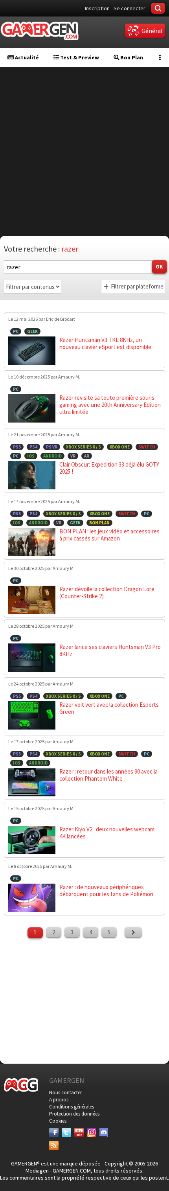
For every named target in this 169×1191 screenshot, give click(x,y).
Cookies (57, 1120)
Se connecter (129, 8)
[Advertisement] (84, 151)
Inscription (97, 8)
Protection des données (74, 1113)
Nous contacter (65, 1092)
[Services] (54, 1145)
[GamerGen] (39, 31)
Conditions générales (71, 1106)
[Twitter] (66, 1132)
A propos (58, 1099)
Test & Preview (79, 57)
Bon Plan (131, 57)
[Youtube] (79, 1132)
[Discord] (104, 1132)
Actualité (26, 57)
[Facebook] (54, 1132)
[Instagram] (91, 1132)
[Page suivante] (133, 932)
